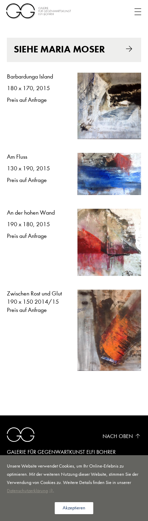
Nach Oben (118, 436)
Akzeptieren (74, 508)
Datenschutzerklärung (27, 491)
